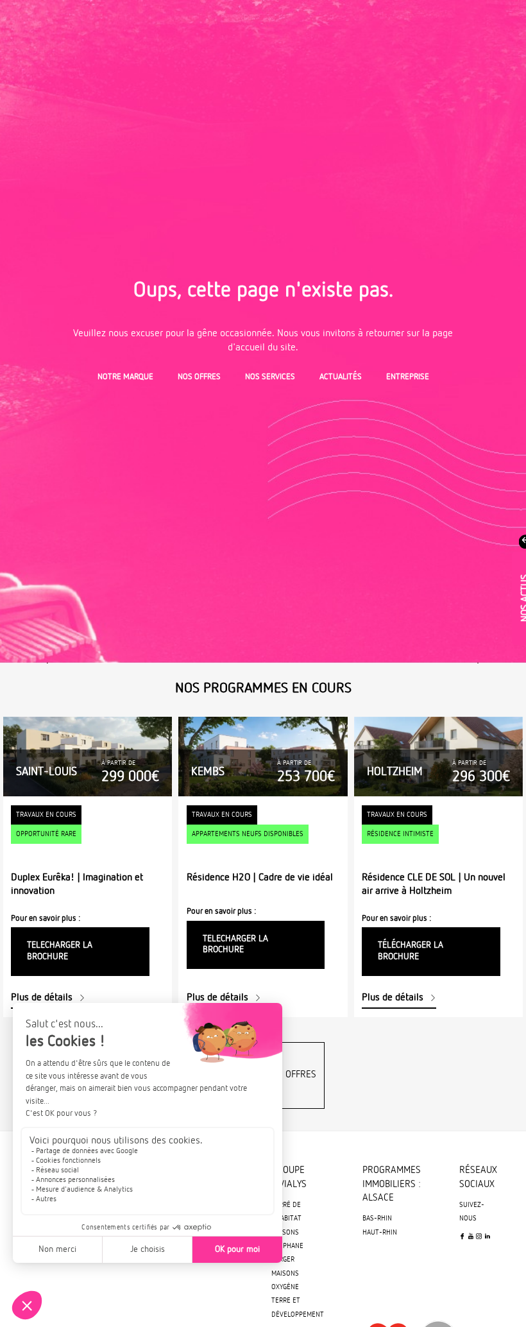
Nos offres (199, 377)
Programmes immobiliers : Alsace (391, 1184)
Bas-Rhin (377, 1218)
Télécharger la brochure (410, 951)
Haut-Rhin (379, 1233)
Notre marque (125, 377)
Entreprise (407, 377)
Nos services (270, 377)
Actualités (340, 377)
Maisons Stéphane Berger (287, 1246)
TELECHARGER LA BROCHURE (59, 951)
